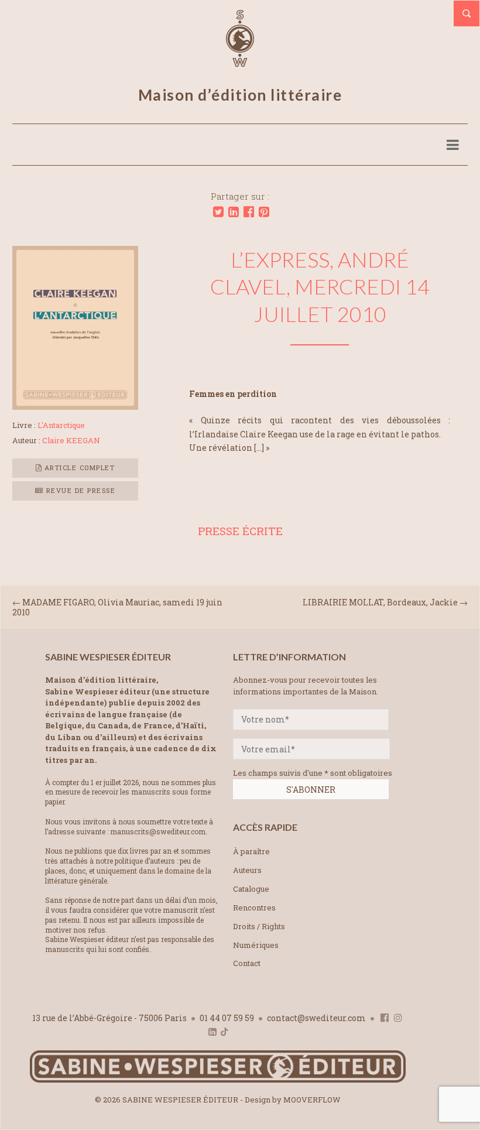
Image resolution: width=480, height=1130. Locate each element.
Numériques (256, 945)
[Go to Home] (218, 1080)
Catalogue (251, 889)
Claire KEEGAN (71, 440)
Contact (246, 963)
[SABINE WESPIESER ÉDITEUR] (240, 61)
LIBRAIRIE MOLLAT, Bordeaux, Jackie (380, 602)
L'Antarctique (61, 425)
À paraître (251, 851)
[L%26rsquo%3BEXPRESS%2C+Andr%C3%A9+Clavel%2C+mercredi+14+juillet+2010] (218, 211)
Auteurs (247, 870)
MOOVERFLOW (312, 1099)
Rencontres (254, 907)
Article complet (78, 467)
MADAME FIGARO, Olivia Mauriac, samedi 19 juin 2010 (117, 607)
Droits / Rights (259, 926)
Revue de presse (79, 490)
